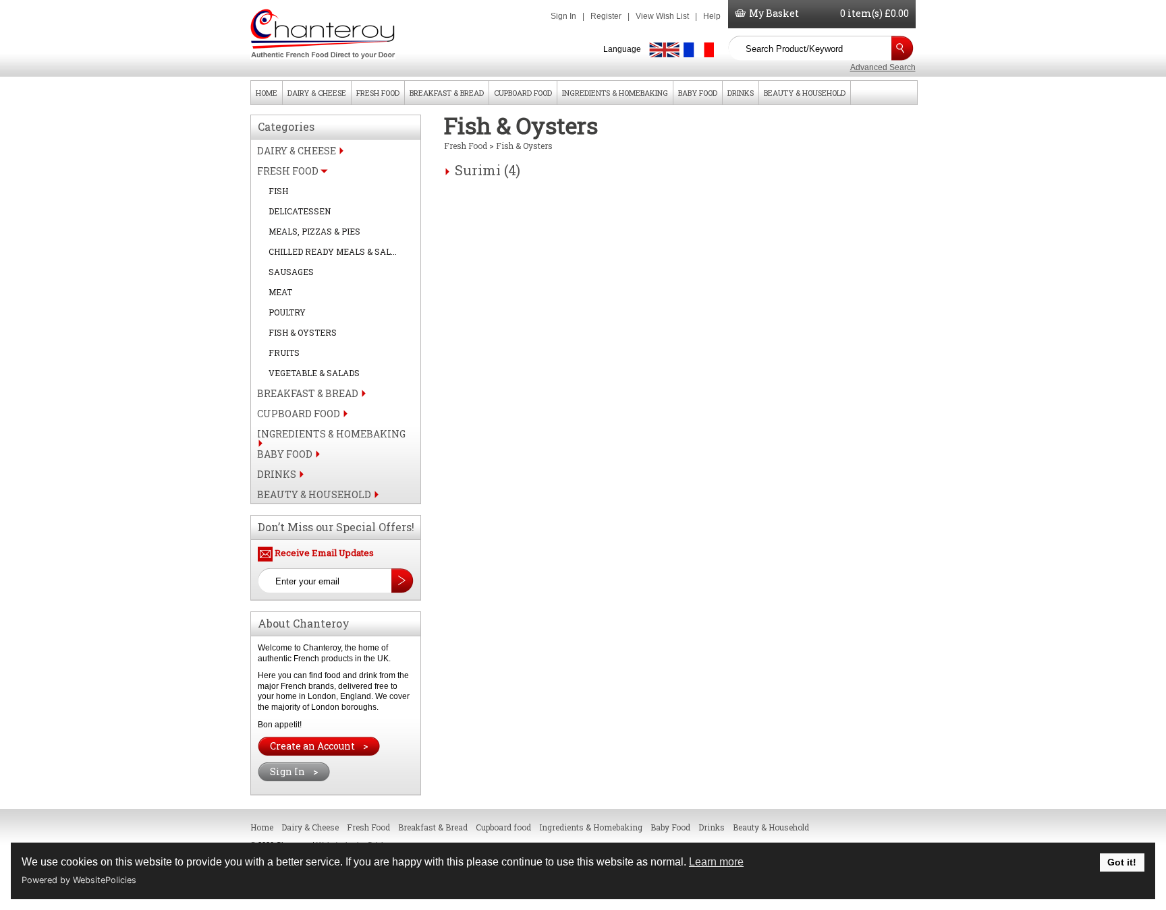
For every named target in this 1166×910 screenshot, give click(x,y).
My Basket (774, 13)
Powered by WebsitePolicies (79, 880)
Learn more (716, 862)
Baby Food (697, 93)
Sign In (563, 16)
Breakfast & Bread (447, 93)
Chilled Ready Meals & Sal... (333, 251)
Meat (280, 291)
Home (266, 93)
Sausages (291, 271)
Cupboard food (523, 93)
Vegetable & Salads (314, 372)
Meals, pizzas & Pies (314, 231)
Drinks (740, 93)
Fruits (284, 352)
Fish (278, 190)
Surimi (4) (487, 170)
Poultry (287, 312)
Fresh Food (377, 93)
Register (605, 16)
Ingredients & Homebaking (615, 93)
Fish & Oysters (303, 332)
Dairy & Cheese (316, 93)
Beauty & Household (804, 93)
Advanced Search (883, 67)
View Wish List (662, 16)
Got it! (1121, 862)
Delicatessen (300, 211)
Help (712, 16)
